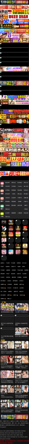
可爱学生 (20, 197)
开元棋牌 (13, 263)
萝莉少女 (26, 182)
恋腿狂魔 (26, 197)
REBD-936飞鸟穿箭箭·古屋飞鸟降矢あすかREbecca (21, 353)
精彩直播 (3, 273)
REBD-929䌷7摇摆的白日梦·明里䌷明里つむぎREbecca (21, 397)
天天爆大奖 (15, 288)
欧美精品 (20, 182)
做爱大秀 (16, 291)
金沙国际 (22, 288)
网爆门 (26, 205)
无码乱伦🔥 (3, 288)
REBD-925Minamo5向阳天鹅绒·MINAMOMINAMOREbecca (21, 412)
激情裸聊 (16, 284)
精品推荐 (7, 182)
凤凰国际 (14, 270)
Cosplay (20, 186)
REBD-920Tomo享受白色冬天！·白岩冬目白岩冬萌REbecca (7, 353)
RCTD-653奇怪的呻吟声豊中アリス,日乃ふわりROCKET (7, 367)
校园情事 (14, 213)
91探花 (13, 194)
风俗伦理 (26, 213)
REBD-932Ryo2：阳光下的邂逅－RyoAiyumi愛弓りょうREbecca (21, 367)
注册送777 (13, 266)
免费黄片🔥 (3, 298)
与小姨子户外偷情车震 (21, 312)
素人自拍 (26, 186)
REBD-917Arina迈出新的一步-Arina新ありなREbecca (21, 382)
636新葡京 (9, 284)
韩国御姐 (14, 190)
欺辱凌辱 (7, 194)
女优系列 (14, 197)
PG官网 (8, 263)
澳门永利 (24, 263)
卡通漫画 (7, 205)
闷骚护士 (26, 201)
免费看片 (10, 291)
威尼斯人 (3, 263)
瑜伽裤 (19, 201)
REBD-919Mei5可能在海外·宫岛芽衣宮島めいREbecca (7, 411)
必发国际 (25, 277)
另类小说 (7, 216)
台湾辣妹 (7, 190)
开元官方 (9, 288)
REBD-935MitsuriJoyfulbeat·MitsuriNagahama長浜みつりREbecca (7, 398)
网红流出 (20, 194)
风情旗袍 (7, 201)
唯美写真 (20, 205)
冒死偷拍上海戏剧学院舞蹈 (21, 324)
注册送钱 (8, 266)
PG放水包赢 (20, 270)
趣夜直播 (14, 277)
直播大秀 (21, 291)
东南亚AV (26, 190)
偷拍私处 (8, 277)
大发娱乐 (9, 280)
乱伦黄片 (3, 277)
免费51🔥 (21, 284)
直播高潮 (26, 270)
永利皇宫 (21, 280)
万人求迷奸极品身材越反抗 (7, 336)
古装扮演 (7, 197)
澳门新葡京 (3, 280)
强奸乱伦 (14, 182)
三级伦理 (7, 186)
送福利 (19, 266)
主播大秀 (19, 273)
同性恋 (26, 209)
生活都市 (7, 213)
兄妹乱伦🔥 (22, 295)
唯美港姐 (20, 190)
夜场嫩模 (19, 277)
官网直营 (19, 263)
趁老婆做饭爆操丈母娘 (7, 312)
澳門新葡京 (15, 280)
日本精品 (14, 186)
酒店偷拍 (13, 273)
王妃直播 (24, 273)
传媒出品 (7, 209)
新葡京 (23, 266)
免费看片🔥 (3, 284)
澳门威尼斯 (3, 295)
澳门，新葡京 (4, 291)
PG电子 (2, 266)
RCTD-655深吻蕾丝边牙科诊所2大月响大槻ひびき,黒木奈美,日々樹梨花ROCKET (7, 383)
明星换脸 (14, 201)
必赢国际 (8, 270)
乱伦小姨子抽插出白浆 (21, 336)
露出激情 (14, 205)
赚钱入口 (9, 298)
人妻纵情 (20, 213)
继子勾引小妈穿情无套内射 (7, 324)
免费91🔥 (9, 295)
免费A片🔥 (15, 295)
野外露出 (26, 194)
